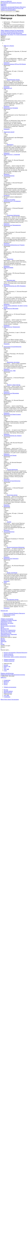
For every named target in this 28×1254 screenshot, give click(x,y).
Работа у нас (7, 666)
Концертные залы (5, 635)
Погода (15, 8)
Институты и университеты (8, 630)
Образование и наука (9, 614)
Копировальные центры (13, 79)
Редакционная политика (18, 674)
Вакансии (10, 8)
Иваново (3, 640)
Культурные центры (12, 495)
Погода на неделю (8, 655)
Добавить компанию (9, 659)
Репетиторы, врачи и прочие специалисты (15, 656)
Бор (2, 642)
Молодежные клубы (6, 633)
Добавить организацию (7, 9)
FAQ (5, 667)
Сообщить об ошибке (6, 620)
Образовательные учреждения (9, 634)
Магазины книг (5, 628)
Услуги (19, 8)
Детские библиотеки (12, 469)
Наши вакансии (8, 692)
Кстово (2, 644)
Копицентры (4, 624)
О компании (7, 696)
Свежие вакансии (8, 654)
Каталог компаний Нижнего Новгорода (14, 613)
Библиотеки (10, 259)
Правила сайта (4, 673)
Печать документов (12, 572)
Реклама (14, 620)
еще (22, 8)
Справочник (4, 8)
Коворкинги (10, 144)
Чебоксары (3, 641)
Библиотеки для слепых (7, 34)
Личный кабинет (8, 691)
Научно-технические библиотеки (15, 547)
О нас (5, 670)
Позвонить (6, 62)
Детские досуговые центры (8, 631)
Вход (14, 9)
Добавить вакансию (9, 661)
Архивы (9, 521)
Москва (3, 638)
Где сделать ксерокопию (20, 34)
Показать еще (4, 610)
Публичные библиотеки (11, 31)
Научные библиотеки (16, 33)
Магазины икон (11, 280)
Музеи (2, 627)
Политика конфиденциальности (7, 674)
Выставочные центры (12, 599)
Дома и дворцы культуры (7, 30)
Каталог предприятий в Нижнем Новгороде (15, 652)
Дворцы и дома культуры (13, 384)
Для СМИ (6, 669)
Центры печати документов (8, 626)
